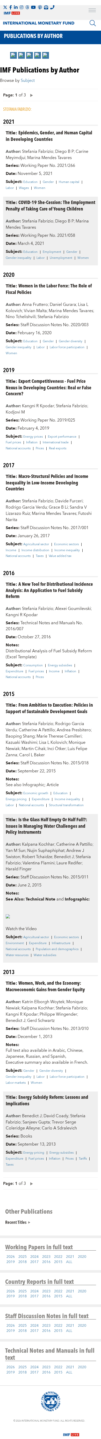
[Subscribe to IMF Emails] (46, 7)
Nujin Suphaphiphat (45, 850)
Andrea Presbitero (74, 730)
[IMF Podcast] (40, 7)
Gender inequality (18, 258)
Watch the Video (21, 928)
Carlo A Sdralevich (59, 1128)
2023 (46, 1257)
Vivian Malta (35, 310)
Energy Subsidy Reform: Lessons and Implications (47, 1100)
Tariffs (83, 1158)
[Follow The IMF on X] (5, 7)
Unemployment (61, 258)
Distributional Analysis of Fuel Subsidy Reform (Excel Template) (49, 654)
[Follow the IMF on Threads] (27, 7)
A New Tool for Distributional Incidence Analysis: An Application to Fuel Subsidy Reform (49, 590)
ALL (69, 1262)
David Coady (56, 1116)
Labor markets (16, 1083)
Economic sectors (66, 544)
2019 (10, 1262)
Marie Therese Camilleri (59, 736)
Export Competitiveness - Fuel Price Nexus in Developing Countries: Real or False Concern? (48, 387)
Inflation (32, 442)
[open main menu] (92, 11)
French (80, 1062)
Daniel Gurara (63, 304)
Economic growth (35, 793)
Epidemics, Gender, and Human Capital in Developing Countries (49, 135)
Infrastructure (61, 943)
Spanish (58, 1056)
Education (30, 182)
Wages (24, 188)
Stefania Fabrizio (37, 151)
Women (39, 188)
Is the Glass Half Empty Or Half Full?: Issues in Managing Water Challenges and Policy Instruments (46, 825)
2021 (70, 1257)
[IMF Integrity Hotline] (52, 7)
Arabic (59, 1050)
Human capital (69, 182)
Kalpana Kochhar (38, 844)
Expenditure (14, 671)
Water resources (17, 955)
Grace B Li (58, 507)
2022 (58, 1257)
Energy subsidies (60, 665)
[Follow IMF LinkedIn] (16, 7)
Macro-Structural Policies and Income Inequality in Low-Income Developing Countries (47, 482)
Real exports (57, 448)
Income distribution (35, 550)
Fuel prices (13, 442)
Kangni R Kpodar (38, 406)
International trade (56, 442)
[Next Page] (30, 95)
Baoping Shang (20, 736)
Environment (15, 943)
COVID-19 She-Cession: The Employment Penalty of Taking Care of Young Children (50, 205)
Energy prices (33, 436)
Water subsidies (45, 955)
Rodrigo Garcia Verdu (26, 507)
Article (53, 785)
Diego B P (64, 151)
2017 (34, 1262)
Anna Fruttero (35, 304)
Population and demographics (57, 949)
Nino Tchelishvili (21, 316)
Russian (33, 1056)
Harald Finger (19, 869)
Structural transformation (66, 805)
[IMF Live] (71, 1431)
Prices (40, 448)
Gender (48, 182)
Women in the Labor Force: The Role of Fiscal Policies (49, 288)
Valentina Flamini (39, 863)
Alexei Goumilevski (73, 608)
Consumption (33, 665)
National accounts (18, 448)
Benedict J (64, 856)
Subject (28, 80)
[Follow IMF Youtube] (33, 7)
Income (11, 550)
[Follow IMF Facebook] (10, 7)
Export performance (62, 436)
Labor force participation (67, 347)
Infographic (33, 785)
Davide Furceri (69, 501)
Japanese (15, 1056)
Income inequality (67, 550)
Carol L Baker (32, 755)
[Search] (93, 23)
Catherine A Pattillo (37, 730)
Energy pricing (16, 799)
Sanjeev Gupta (36, 1122)
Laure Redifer (69, 863)
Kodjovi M (15, 412)
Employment (52, 252)
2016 (46, 1262)
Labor (10, 188)
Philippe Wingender (58, 1014)
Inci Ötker (56, 748)
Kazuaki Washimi (21, 742)
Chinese (74, 1050)
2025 (22, 1257)
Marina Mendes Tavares (49, 157)
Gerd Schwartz (41, 1020)
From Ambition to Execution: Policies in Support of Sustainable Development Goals (49, 708)
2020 (82, 1257)
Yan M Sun (15, 850)
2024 (34, 1257)
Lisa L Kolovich (53, 742)
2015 (58, 1262)
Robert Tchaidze (37, 856)
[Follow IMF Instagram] (21, 7)
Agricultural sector (36, 544)
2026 (10, 1257)
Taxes (40, 556)
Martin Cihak (33, 748)
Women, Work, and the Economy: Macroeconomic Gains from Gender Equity (45, 986)
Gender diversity (70, 341)
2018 (22, 1262)
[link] (13, 55)
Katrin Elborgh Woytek (43, 1002)
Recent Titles (15, 1222)
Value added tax (60, 556)
